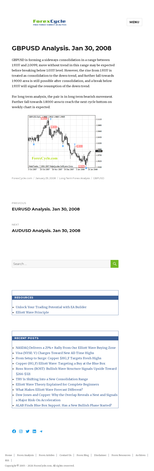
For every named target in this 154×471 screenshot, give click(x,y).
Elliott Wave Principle (32, 312)
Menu (134, 22)
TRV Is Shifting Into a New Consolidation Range (52, 379)
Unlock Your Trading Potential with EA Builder (51, 307)
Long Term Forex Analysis (74, 178)
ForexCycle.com (22, 178)
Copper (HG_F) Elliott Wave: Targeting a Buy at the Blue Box (60, 363)
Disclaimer (100, 455)
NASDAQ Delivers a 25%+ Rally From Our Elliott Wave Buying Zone (66, 348)
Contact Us (66, 455)
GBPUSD (98, 178)
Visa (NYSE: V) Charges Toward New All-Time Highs (55, 353)
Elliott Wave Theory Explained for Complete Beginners (57, 384)
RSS (7, 460)
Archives (141, 455)
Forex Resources (121, 455)
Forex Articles (46, 455)
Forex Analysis (25, 455)
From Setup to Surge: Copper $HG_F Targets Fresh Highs (58, 358)
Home (8, 455)
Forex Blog (83, 455)
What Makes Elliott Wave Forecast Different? (49, 389)
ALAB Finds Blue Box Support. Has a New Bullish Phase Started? (64, 405)
